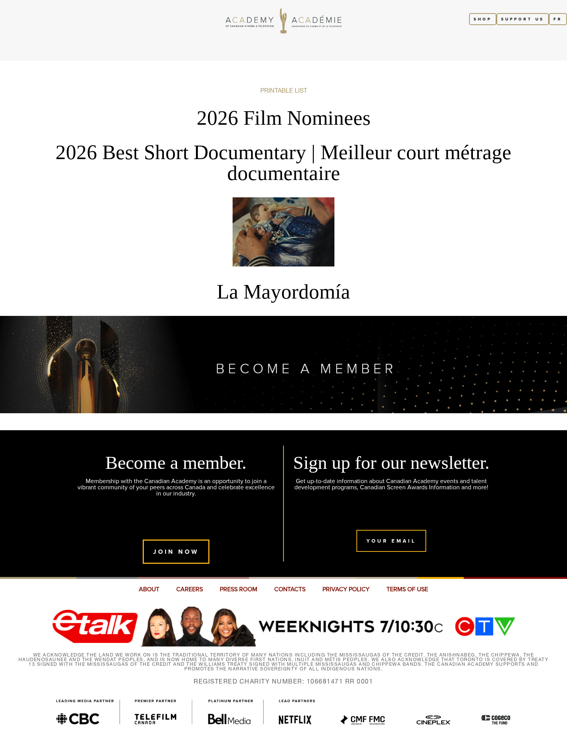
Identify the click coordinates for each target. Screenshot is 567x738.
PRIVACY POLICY (346, 589)
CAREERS (189, 589)
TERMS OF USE (407, 589)
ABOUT (149, 589)
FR (558, 19)
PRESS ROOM (238, 589)
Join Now (176, 551)
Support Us (522, 19)
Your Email (391, 541)
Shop (483, 19)
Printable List (283, 90)
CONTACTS (289, 589)
